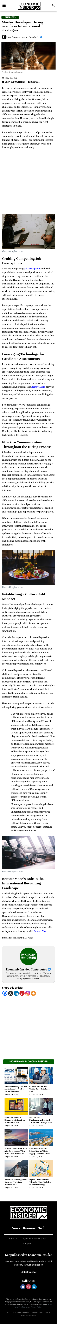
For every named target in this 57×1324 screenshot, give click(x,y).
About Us (12, 1238)
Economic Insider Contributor (27, 969)
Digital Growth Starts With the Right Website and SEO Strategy (40, 1182)
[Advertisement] (28, 182)
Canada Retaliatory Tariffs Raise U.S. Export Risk (40, 1089)
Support (27, 1243)
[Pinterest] (22, 993)
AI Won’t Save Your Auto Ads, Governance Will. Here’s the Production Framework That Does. (16, 1152)
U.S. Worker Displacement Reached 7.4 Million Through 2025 (40, 1120)
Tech (41, 1228)
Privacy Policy (36, 1307)
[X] (10, 993)
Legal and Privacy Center (33, 1238)
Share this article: (12, 987)
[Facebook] (4, 993)
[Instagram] (27, 993)
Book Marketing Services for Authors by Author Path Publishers (16, 1089)
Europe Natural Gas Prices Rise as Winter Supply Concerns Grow (39, 1151)
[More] (33, 993)
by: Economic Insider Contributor (24, 37)
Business (35, 82)
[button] (54, 5)
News (16, 1228)
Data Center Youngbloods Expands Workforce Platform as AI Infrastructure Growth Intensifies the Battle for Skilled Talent (16, 1185)
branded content (29, 973)
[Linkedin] (16, 993)
